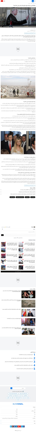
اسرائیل (12, 397)
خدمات (34, 421)
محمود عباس (27, 197)
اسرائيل (29, 3)
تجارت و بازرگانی (33, 411)
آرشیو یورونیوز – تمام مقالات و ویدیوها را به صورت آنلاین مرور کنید (9, 418)
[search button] (11, 388)
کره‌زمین (16, 411)
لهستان (28, 397)
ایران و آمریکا (16, 395)
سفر (34, 414)
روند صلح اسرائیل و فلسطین (20, 197)
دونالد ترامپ (32, 197)
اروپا (34, 409)
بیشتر (34, 423)
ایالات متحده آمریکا (18, 397)
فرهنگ (16, 414)
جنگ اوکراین (25, 395)
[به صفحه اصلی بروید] (33, 1)
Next (34, 412)
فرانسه (18, 400)
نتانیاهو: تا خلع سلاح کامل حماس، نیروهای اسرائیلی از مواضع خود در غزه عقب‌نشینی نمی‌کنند (22, 194)
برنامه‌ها (16, 416)
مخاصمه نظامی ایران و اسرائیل (23, 393)
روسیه (24, 397)
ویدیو (34, 416)
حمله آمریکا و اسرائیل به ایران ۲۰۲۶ (13, 393)
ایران (20, 395)
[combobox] (18, 388)
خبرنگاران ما (34, 418)
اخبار (33, 3)
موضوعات (34, 407)
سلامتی (16, 412)
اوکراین (8, 397)
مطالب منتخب (32, 289)
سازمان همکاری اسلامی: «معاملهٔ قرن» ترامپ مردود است (27, 189)
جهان (31, 3)
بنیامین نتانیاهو (12, 197)
